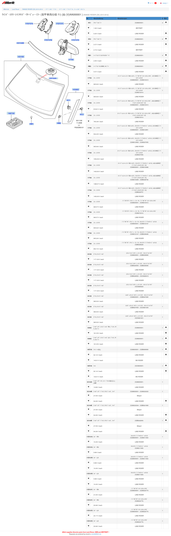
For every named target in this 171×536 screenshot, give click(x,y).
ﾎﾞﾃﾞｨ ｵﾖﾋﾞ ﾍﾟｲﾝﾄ (51, 9)
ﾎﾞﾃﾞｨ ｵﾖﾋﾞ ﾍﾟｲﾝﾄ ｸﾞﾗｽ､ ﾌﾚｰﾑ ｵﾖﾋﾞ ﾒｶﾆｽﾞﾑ (72, 9)
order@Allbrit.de (96, 534)
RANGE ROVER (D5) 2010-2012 (32, 9)
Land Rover (15, 9)
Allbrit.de (6, 9)
